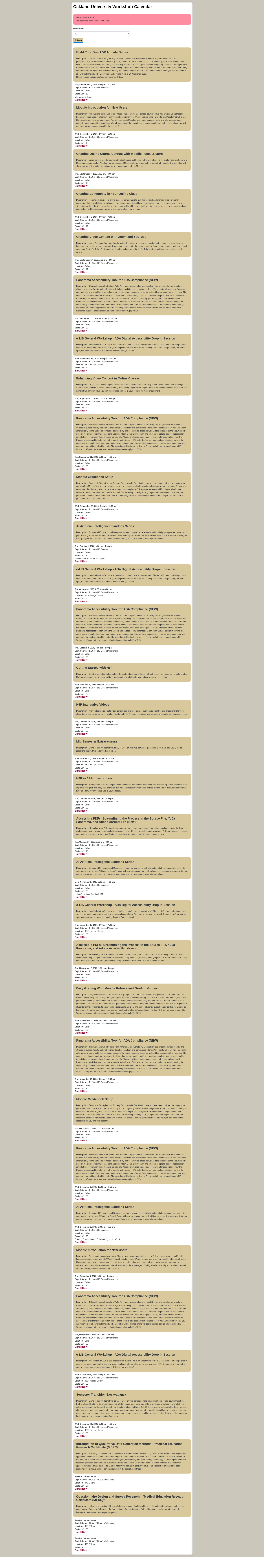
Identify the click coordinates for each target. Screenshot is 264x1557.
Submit (78, 40)
